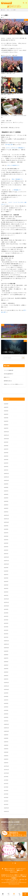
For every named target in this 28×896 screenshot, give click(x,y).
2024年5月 (6, 497)
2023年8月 (6, 529)
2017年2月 (6, 801)
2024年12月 (6, 473)
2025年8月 (6, 445)
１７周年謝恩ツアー (16, 189)
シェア (8, 895)
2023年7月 (6, 532)
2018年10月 (6, 731)
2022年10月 (6, 564)
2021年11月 (6, 602)
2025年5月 (6, 456)
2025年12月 (6, 431)
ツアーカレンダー (9, 144)
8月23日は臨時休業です (8, 373)
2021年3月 (6, 630)
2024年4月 (6, 501)
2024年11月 (6, 477)
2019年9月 (6, 693)
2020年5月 (6, 665)
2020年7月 (6, 658)
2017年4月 (6, 794)
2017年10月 (6, 773)
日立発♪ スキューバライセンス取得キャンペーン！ (13, 384)
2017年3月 (6, 797)
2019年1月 (6, 720)
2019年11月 (6, 686)
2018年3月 (6, 755)
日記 (8, 9)
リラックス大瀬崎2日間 (8, 370)
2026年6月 (6, 410)
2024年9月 (6, 483)
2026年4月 (6, 417)
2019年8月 (6, 696)
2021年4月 (6, 626)
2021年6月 (6, 619)
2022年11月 (6, 560)
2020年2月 (6, 675)
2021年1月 (6, 637)
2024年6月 (6, 494)
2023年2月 (6, 550)
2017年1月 (6, 804)
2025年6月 (6, 452)
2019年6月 (6, 703)
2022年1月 (6, 595)
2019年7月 (6, 699)
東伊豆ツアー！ (7, 377)
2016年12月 (6, 807)
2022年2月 (6, 591)
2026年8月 (6, 403)
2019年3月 (6, 713)
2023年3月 (6, 546)
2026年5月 (6, 414)
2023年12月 (6, 515)
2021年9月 (6, 609)
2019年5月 (6, 706)
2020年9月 (6, 651)
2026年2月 (6, 424)
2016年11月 (6, 811)
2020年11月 (6, 644)
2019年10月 (6, 689)
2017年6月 (6, 787)
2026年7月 (6, 407)
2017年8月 (6, 780)
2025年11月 (6, 435)
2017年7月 (6, 783)
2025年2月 (6, 466)
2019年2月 (6, 717)
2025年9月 (6, 442)
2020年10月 (6, 647)
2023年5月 (6, 539)
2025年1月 (6, 470)
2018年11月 (6, 727)
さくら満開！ (13, 9)
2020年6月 (6, 661)
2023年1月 (6, 553)
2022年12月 (6, 557)
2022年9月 (6, 567)
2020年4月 (6, 668)
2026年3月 (6, 421)
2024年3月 (6, 504)
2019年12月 (6, 682)
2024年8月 (6, 487)
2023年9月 (6, 525)
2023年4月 (6, 543)
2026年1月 (6, 428)
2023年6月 (6, 536)
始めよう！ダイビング (10, 868)
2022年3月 (6, 588)
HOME (3, 9)
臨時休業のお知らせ (8, 380)
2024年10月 (6, 480)
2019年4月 (6, 710)
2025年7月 (6, 449)
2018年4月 (6, 752)
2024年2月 (6, 508)
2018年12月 (6, 724)
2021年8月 (6, 612)
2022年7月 (6, 574)
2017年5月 (6, 790)
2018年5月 (6, 748)
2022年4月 (6, 585)
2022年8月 (6, 571)
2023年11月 (6, 518)
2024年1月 (6, 511)
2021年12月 (6, 598)
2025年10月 (6, 438)
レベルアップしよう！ (21, 868)
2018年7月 (6, 741)
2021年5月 (6, 623)
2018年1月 (6, 762)
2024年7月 (6, 490)
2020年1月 (6, 679)
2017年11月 (6, 769)
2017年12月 (6, 766)
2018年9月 (6, 734)
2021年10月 (6, 605)
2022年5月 (6, 581)
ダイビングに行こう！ (10, 870)
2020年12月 (6, 640)
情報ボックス (20, 870)
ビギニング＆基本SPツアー (13, 165)
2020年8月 (6, 654)
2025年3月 (6, 463)
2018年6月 (6, 745)
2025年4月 (6, 459)
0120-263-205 (7, 392)
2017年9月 (6, 776)
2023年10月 (6, 522)
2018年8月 (6, 738)
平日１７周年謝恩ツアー (17, 179)
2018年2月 (6, 759)
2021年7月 (6, 616)
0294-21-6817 (15, 7)
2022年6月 (6, 578)
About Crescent (14, 872)
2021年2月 (6, 633)
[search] (23, 357)
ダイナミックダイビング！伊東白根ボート (15, 147)
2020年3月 (6, 672)
